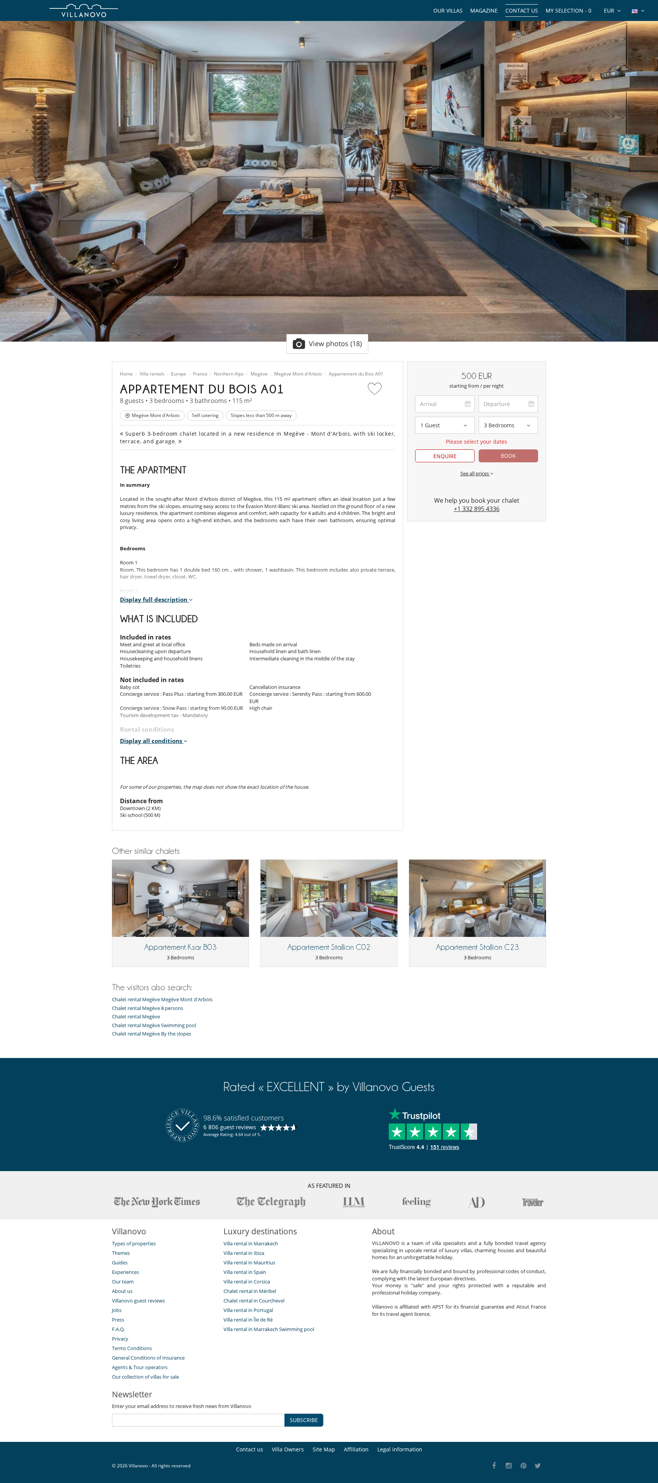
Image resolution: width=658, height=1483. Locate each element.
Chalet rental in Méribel (250, 1291)
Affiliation (356, 1449)
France (200, 374)
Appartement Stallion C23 (477, 947)
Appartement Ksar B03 (180, 947)
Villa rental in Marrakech (251, 1243)
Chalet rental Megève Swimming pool (154, 1025)
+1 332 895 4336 (477, 509)
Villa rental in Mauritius (249, 1262)
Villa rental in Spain (245, 1272)
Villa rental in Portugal (248, 1310)
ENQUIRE (445, 456)
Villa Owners (288, 1449)
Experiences (125, 1272)
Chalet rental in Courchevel (254, 1300)
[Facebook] (494, 1466)
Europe (178, 374)
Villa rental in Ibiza (244, 1253)
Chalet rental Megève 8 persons (147, 1008)
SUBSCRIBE (304, 1420)
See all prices (475, 473)
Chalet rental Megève (136, 1016)
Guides (120, 1262)
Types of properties (134, 1243)
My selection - (568, 10)
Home (126, 374)
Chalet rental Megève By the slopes (151, 1034)
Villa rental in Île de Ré (248, 1319)
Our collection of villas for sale (145, 1376)
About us (122, 1291)
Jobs (116, 1310)
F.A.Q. (118, 1329)
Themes (121, 1253)
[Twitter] (538, 1466)
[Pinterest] (523, 1466)
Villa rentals (152, 374)
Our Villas (448, 10)
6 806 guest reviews (229, 1127)
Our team (123, 1281)
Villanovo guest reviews (138, 1300)
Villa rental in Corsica (247, 1281)
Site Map (324, 1449)
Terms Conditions (132, 1348)
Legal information (399, 1449)
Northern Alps (229, 374)
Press (118, 1319)
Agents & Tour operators (140, 1367)
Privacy (120, 1338)
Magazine (484, 10)
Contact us (521, 10)
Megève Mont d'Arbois (298, 374)
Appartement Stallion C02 (329, 947)
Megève (259, 374)
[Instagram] (509, 1466)
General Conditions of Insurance (148, 1357)
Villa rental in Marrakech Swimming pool (269, 1329)
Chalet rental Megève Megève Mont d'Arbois (162, 999)
